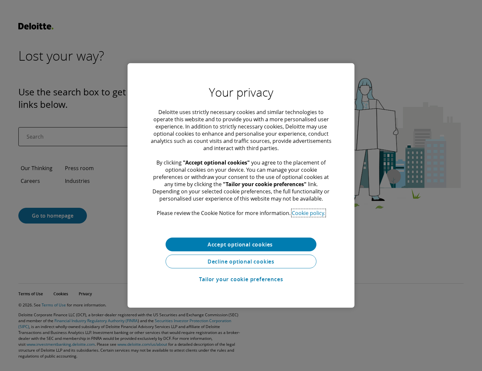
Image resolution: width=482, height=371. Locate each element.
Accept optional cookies (241, 244)
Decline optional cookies (241, 261)
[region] (241, 185)
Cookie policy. (308, 213)
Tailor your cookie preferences (241, 279)
